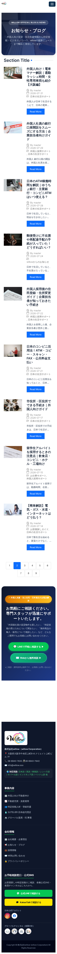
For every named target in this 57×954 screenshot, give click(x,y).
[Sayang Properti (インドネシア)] (14, 931)
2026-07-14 (36, 526)
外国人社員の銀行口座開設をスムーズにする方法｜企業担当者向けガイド (39, 131)
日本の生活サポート (40, 96)
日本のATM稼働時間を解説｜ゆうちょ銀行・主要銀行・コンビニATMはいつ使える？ (39, 189)
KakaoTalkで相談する (30, 902)
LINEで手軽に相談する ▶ (28, 646)
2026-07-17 (36, 418)
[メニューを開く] (52, 4)
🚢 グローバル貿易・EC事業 (18, 817)
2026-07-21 (36, 371)
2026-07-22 (36, 313)
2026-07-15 (36, 472)
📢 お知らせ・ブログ (15, 844)
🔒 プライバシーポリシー (17, 861)
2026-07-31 (36, 93)
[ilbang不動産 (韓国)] (7, 931)
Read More (35, 111)
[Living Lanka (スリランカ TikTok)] (28, 931)
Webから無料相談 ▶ (28, 658)
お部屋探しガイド (39, 529)
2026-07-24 (36, 256)
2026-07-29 (36, 148)
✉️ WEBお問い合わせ (15, 855)
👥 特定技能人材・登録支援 (18, 806)
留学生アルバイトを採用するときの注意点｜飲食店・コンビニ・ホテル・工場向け (39, 456)
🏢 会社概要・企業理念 (16, 839)
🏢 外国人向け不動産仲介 (17, 795)
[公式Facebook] (14, 916)
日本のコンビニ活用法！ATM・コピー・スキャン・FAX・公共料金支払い (39, 354)
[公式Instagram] (7, 916)
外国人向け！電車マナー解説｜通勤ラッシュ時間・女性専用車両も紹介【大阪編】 (39, 76)
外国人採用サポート (40, 151)
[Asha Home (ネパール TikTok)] (21, 931)
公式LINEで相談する (30, 893)
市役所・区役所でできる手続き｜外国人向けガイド (39, 405)
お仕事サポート (38, 475)
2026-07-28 (36, 205)
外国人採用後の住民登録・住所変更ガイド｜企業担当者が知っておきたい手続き (39, 296)
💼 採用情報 (10, 850)
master (37, 90)
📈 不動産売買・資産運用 (17, 801)
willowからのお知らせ (38, 261)
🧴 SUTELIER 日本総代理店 (18, 812)
